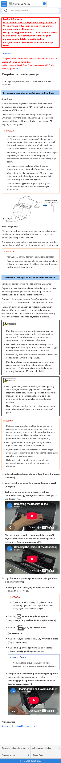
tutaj (18, 68)
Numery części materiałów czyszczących (19, 726)
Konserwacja (8, 54)
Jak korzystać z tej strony (42, 748)
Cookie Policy (38, 755)
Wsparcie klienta (8, 755)
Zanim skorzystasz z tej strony (14, 748)
